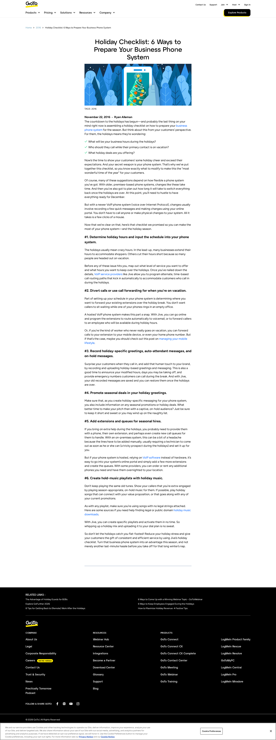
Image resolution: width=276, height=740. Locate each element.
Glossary (98, 674)
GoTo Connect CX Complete (178, 653)
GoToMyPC (227, 660)
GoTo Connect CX (172, 646)
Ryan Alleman (123, 117)
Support (213, 5)
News (29, 681)
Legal (29, 646)
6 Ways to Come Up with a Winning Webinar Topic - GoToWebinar (170, 599)
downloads (91, 514)
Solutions (66, 12)
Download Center (104, 667)
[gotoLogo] (32, 4)
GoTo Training (169, 681)
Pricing (48, 12)
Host (234, 5)
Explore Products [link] (237, 12)
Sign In (247, 5)
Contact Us (200, 5)
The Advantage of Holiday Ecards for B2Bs (47, 599)
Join (223, 5)
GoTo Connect (169, 639)
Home (29, 27)
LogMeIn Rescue (231, 646)
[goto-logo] (138, 624)
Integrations (100, 653)
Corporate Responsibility (41, 653)
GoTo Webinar (169, 674)
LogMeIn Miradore (232, 681)
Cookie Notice (108, 737)
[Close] (270, 731)
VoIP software (151, 457)
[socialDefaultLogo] (57, 704)
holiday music (182, 510)
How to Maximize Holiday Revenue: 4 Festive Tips (163, 608)
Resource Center (103, 646)
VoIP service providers (108, 274)
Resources (85, 12)
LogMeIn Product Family (235, 639)
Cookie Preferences (211, 731)
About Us (31, 639)
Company (105, 12)
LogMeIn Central (231, 667)
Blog (95, 688)
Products (31, 12)
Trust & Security (35, 674)
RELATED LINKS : (35, 594)
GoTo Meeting (169, 667)
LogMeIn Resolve (231, 653)
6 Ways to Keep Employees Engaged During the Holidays (166, 604)
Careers (30, 660)
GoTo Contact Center (174, 660)
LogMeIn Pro (228, 674)
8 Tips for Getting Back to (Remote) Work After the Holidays (55, 608)
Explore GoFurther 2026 (38, 604)
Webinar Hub (101, 639)
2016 (38, 27)
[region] (138, 731)
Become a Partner (104, 660)
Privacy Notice (86, 737)
